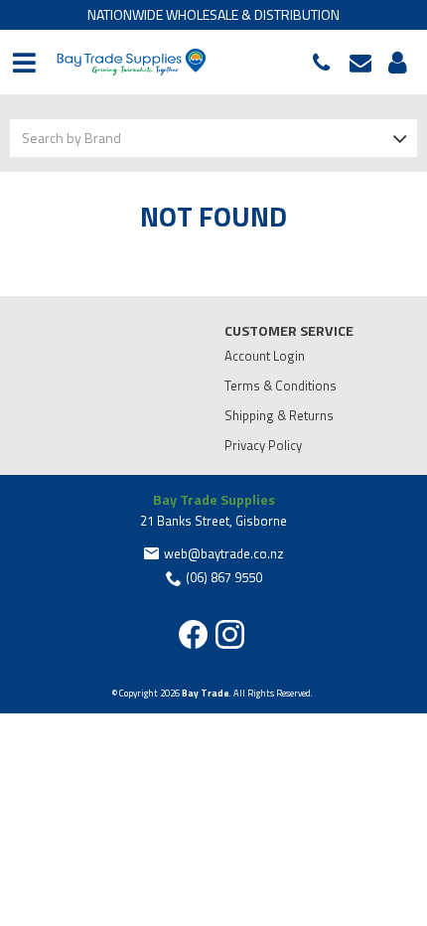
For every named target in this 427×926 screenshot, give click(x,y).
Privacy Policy (263, 445)
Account (394, 63)
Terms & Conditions (280, 385)
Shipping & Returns (279, 415)
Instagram (229, 634)
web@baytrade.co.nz (365, 63)
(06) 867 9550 (326, 63)
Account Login (264, 356)
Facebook (193, 634)
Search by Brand (71, 137)
